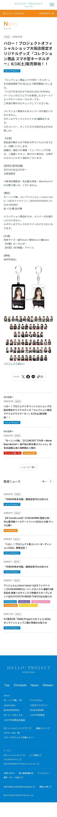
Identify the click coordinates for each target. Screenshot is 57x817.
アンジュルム (36, 700)
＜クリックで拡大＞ (14, 363)
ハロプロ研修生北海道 (14, 720)
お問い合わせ (9, 773)
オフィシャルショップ (13, 755)
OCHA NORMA (37, 710)
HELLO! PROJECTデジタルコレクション (20, 764)
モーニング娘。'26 (13, 700)
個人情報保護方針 (26, 773)
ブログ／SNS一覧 (12, 732)
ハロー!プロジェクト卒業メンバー (19, 737)
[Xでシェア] (23, 376)
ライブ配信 (33, 755)
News (34, 685)
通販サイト (41, 728)
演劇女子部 (43, 786)
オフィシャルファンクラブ (16, 728)
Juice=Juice (9, 705)
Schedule (20, 685)
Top (6, 685)
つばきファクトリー (39, 705)
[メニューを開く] (51, 4)
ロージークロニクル (13, 714)
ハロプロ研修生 (37, 714)
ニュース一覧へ (28, 467)
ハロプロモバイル (11, 759)
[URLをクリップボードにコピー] (40, 377)
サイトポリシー (44, 773)
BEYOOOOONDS (11, 710)
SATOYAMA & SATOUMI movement (18, 786)
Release (48, 685)
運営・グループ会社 (12, 777)
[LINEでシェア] (33, 377)
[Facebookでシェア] (28, 377)
